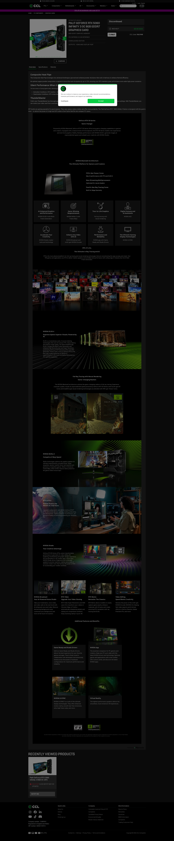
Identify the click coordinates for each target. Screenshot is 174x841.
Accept (101, 101)
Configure (64, 101)
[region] (87, 95)
